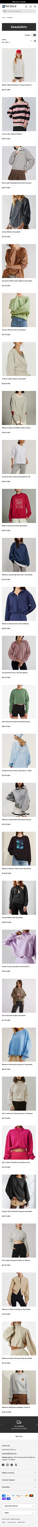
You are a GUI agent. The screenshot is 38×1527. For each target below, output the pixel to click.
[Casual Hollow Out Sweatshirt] (19, 898)
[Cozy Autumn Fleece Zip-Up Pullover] (19, 653)
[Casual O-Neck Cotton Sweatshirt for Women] (19, 457)
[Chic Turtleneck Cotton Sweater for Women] (19, 1094)
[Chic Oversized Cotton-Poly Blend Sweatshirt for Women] (19, 702)
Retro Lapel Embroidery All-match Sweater (16, 183)
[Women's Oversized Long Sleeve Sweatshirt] (19, 1045)
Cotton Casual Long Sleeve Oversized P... (16, 966)
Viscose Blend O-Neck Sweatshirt (14, 330)
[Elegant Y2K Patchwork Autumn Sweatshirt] (19, 1192)
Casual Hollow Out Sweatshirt (12, 917)
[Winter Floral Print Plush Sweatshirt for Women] (19, 506)
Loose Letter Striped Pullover (12, 134)
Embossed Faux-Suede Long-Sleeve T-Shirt (17, 770)
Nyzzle (8, 1519)
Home (3, 17)
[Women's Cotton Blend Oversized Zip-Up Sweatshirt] (19, 800)
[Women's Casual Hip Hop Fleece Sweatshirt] (19, 555)
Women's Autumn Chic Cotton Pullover (15, 624)
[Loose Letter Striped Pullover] (19, 114)
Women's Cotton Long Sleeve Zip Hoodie (16, 1309)
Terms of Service (11, 1522)
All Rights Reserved (15, 1519)
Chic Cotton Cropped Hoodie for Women (16, 1260)
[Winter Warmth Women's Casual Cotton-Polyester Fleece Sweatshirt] (19, 65)
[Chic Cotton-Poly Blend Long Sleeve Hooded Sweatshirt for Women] (19, 1143)
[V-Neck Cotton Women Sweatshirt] (19, 359)
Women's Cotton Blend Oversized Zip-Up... (17, 819)
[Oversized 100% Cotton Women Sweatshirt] (19, 261)
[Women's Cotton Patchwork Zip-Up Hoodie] (19, 1338)
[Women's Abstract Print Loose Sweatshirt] (19, 849)
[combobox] (19, 11)
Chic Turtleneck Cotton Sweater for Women (17, 1113)
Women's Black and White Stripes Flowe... (16, 428)
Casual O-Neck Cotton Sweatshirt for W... (16, 477)
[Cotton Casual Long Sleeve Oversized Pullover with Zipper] (19, 947)
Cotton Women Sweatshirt (11, 232)
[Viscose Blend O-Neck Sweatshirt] (19, 310)
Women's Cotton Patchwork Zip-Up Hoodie (17, 1358)
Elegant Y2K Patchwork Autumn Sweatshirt (17, 1211)
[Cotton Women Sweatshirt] (19, 212)
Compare (27, 35)
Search (3, 1522)
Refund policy (21, 1522)
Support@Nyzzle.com (9, 1453)
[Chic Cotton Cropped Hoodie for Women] (19, 1241)
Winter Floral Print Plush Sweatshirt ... (15, 526)
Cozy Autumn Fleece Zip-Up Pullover (15, 672)
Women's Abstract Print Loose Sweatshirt (16, 868)
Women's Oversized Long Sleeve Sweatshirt (17, 1064)
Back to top (19, 1436)
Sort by (4, 39)
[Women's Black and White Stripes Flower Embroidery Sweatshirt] (19, 408)
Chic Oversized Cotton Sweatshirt (14, 1015)
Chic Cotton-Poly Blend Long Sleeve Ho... (16, 1162)
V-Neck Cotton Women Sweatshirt (14, 379)
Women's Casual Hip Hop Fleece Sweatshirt (17, 575)
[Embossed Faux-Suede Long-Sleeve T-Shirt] (19, 751)
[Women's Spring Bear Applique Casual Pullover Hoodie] (19, 1387)
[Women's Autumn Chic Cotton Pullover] (19, 604)
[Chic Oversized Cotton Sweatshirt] (19, 996)
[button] (30, 6)
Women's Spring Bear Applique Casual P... (16, 1407)
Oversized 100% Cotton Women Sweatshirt (17, 281)
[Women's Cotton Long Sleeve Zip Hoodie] (19, 1289)
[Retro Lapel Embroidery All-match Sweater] (19, 163)
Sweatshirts (10, 17)
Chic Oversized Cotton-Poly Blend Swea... (16, 721)
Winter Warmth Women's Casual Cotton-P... (17, 85)
